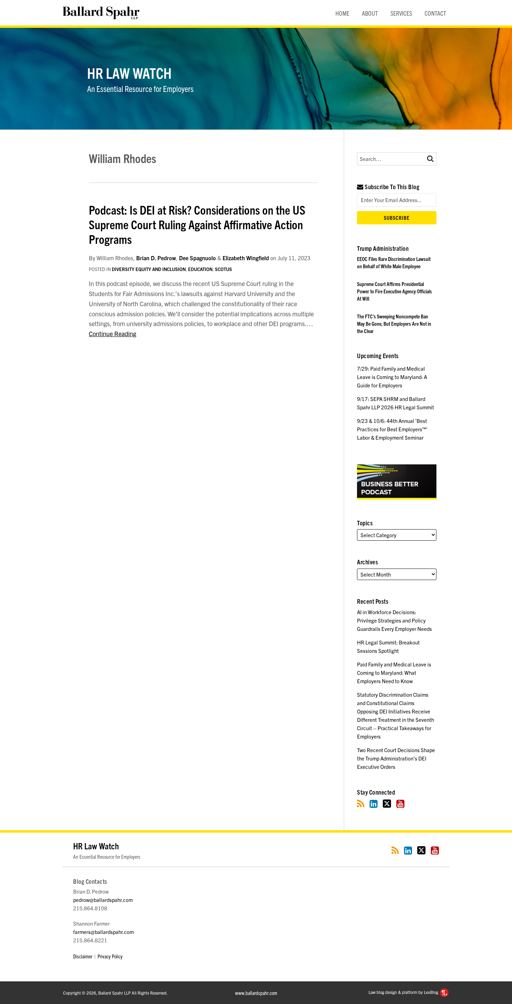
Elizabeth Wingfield (246, 257)
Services (401, 13)
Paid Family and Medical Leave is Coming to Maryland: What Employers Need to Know (394, 672)
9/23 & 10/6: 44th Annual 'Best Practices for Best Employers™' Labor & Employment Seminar (392, 429)
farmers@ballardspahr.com (103, 931)
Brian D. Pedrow (156, 257)
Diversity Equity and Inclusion (149, 269)
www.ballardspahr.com (256, 992)
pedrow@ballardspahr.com (103, 899)
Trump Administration (383, 248)
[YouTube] (400, 803)
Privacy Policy (110, 956)
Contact (435, 13)
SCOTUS (223, 269)
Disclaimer (82, 956)
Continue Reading (112, 334)
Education (200, 269)
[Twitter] (387, 803)
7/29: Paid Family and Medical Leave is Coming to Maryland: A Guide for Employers (392, 376)
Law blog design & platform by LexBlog (404, 992)
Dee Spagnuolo (197, 257)
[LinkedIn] (374, 803)
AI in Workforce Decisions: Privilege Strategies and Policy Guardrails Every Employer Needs (394, 620)
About (370, 13)
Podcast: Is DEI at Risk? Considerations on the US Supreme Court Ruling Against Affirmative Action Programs (197, 224)
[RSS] (360, 803)
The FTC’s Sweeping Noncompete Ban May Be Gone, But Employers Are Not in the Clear (394, 323)
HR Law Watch (129, 72)
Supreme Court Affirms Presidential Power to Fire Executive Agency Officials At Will (394, 291)
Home (342, 13)
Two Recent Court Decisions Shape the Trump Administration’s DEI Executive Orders (396, 758)
